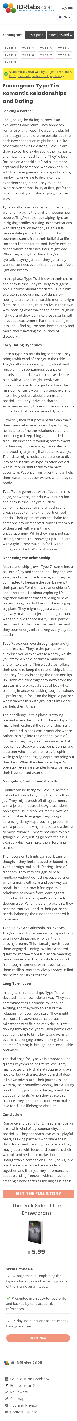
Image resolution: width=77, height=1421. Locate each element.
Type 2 (28, 48)
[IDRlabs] (28, 12)
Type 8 (64, 55)
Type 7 (46, 55)
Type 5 (10, 55)
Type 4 (64, 48)
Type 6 (28, 55)
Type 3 (46, 48)
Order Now (38, 1338)
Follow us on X (22, 1385)
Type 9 (10, 62)
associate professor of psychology (41, 76)
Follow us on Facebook (30, 1378)
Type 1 (10, 48)
